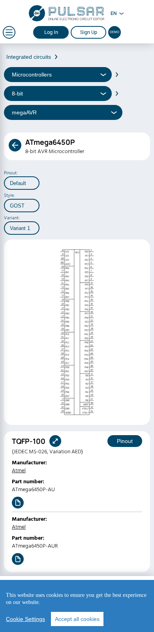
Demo (114, 32)
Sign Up (88, 32)
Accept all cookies (77, 619)
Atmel (19, 471)
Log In (51, 32)
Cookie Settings (25, 619)
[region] (77, 606)
